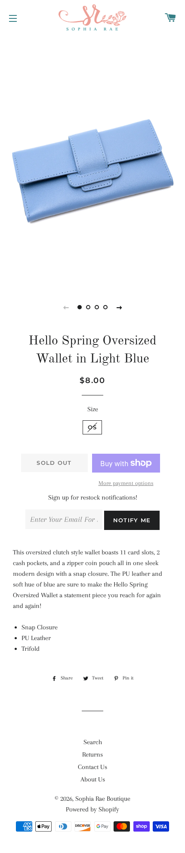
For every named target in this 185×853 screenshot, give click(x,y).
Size (92, 409)
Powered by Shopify (92, 809)
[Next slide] (119, 307)
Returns (92, 754)
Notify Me (132, 520)
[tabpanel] (92, 160)
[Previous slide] (65, 307)
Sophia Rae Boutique (102, 798)
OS (92, 427)
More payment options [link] (126, 483)
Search (92, 742)
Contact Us (92, 767)
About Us (92, 779)
